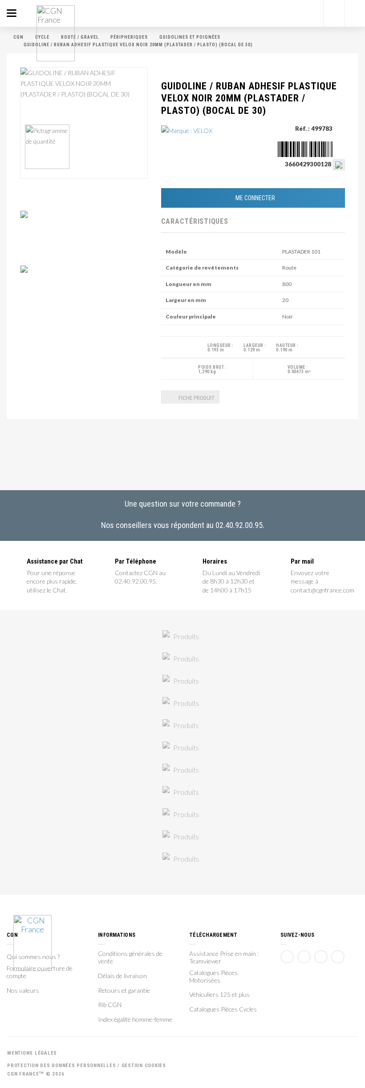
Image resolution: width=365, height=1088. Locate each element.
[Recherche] (334, 13)
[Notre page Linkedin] (321, 956)
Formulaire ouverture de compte (40, 972)
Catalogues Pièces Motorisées (213, 976)
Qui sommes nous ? (33, 956)
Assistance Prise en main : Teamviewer (224, 957)
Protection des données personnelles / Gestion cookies (86, 1065)
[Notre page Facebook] (287, 956)
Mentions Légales (32, 1053)
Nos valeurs (23, 990)
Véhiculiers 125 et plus (219, 994)
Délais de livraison (122, 975)
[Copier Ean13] (339, 164)
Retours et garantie (124, 990)
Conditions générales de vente (130, 957)
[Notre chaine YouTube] (304, 956)
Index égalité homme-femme (135, 1019)
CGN (18, 37)
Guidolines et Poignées (189, 37)
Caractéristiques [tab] (184, 221)
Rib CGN (110, 1004)
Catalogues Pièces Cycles (223, 1009)
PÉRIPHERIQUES (129, 37)
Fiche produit (196, 398)
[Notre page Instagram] (338, 956)
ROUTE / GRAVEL (80, 37)
